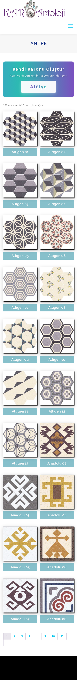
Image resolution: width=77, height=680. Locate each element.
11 (62, 636)
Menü (70, 26)
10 (53, 636)
